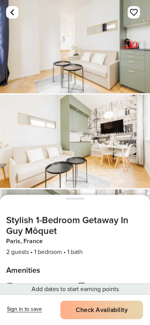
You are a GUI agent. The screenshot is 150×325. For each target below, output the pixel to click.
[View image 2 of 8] (75, 141)
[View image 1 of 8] (75, 46)
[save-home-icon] (134, 12)
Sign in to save (24, 309)
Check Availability (102, 310)
